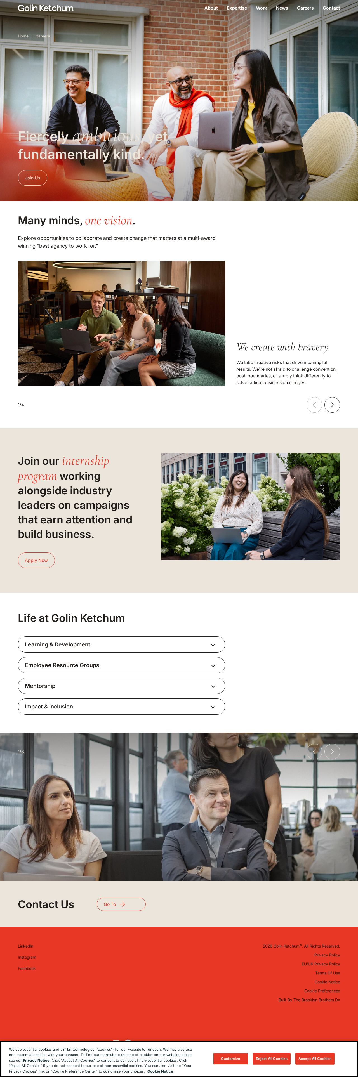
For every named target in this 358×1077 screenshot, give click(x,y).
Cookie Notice (327, 981)
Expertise (237, 8)
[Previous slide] (314, 405)
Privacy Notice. (37, 1060)
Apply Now (36, 560)
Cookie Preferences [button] (322, 990)
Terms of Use (327, 972)
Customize (230, 1058)
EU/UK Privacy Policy (321, 964)
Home (23, 36)
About (211, 8)
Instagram (27, 957)
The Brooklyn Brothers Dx (316, 999)
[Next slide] (332, 405)
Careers (305, 8)
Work (261, 8)
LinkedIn (25, 946)
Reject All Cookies (272, 1058)
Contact (331, 8)
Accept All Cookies (314, 1058)
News (282, 8)
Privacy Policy (327, 955)
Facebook (27, 968)
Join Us (32, 178)
